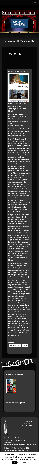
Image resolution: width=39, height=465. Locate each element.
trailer (17, 335)
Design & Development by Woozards (17, 450)
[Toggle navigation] (35, 2)
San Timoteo (29, 426)
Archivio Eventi (28, 422)
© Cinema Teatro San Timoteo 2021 (17, 448)
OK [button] (15, 462)
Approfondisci (22, 462)
